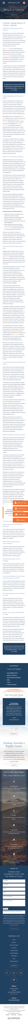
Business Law (14, 14)
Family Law (14, 947)
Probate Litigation (14, 953)
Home (14, 939)
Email (4, 892)
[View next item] (16, 728)
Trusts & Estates (14, 950)
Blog (14, 958)
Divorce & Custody (14, 945)
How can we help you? (8, 900)
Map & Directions (14, 994)
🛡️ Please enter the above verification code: (13, 911)
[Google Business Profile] (14, 980)
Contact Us (13, 765)
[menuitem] (7, 1014)
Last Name (5, 884)
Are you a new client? (7, 896)
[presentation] (20, 502)
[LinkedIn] (14, 973)
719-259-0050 (14, 1000)
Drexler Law (6, 48)
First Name (5, 880)
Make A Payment (14, 961)
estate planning (6, 56)
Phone (4, 888)
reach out (8, 500)
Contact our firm (8, 227)
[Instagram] (21, 973)
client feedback (15, 334)
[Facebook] (7, 973)
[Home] (14, 3)
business (7, 256)
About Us (14, 942)
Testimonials (14, 955)
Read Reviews (14, 733)
